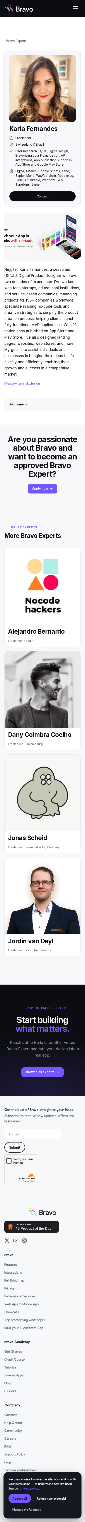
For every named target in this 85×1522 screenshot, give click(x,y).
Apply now (40, 488)
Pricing (9, 1288)
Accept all (19, 1498)
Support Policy (14, 1454)
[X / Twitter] (7, 1240)
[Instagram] (24, 1240)
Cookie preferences (20, 1470)
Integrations (13, 1272)
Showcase (11, 1312)
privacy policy (29, 1488)
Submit (14, 1147)
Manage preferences (26, 1509)
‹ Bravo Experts (15, 41)
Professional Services (20, 1296)
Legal (8, 1462)
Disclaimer (17, 404)
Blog (7, 1383)
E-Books (10, 1391)
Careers (10, 1438)
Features (10, 1264)
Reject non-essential (51, 1498)
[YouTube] (15, 1240)
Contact (43, 196)
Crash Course (14, 1359)
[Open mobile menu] (75, 8)
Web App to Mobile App (21, 1304)
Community (13, 1430)
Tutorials (10, 1367)
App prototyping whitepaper (24, 1320)
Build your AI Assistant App (23, 1328)
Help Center (13, 1422)
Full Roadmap (14, 1280)
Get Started (13, 1351)
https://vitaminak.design (22, 383)
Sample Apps (13, 1375)
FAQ (7, 1446)
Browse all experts (40, 1072)
